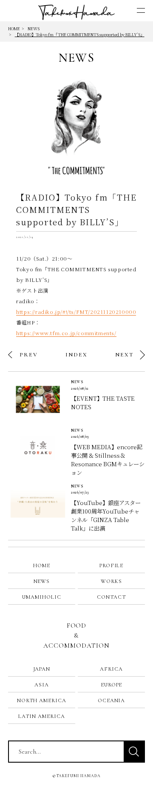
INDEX (76, 354)
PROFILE (111, 565)
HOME (14, 29)
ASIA (41, 684)
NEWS (34, 29)
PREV (29, 354)
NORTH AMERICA (41, 700)
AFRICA (111, 669)
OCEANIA (111, 700)
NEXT (124, 354)
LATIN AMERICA (41, 716)
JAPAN (42, 669)
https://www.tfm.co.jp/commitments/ (66, 332)
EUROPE (111, 684)
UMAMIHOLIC (41, 597)
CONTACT (111, 597)
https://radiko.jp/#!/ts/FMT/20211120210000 (76, 311)
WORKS (111, 581)
